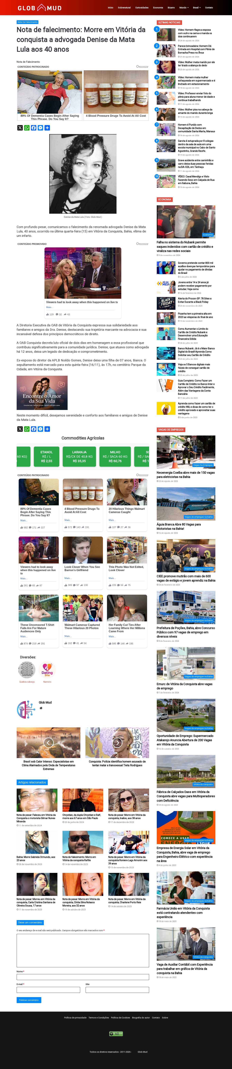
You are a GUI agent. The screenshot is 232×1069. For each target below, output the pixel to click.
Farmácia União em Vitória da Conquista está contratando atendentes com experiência (183, 913)
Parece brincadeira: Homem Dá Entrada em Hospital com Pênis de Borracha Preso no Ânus (196, 49)
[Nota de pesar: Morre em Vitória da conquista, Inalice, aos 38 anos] (128, 800)
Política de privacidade (75, 1017)
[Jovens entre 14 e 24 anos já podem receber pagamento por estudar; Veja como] (166, 287)
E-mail (20, 984)
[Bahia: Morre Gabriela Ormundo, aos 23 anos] (37, 842)
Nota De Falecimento (27, 22)
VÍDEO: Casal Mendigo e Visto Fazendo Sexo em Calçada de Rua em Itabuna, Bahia (196, 180)
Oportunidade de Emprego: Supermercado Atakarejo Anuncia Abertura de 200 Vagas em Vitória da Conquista (185, 740)
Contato (209, 7)
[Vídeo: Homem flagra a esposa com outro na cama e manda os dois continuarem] (166, 34)
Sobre (165, 1017)
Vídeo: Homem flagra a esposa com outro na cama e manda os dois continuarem (195, 33)
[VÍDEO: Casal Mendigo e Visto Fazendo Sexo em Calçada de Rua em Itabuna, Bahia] (166, 181)
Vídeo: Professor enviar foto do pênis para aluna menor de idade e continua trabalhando (196, 96)
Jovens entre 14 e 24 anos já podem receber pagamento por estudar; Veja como (195, 285)
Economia (158, 7)
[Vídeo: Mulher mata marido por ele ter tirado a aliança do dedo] (166, 67)
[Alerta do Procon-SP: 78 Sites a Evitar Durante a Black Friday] (166, 303)
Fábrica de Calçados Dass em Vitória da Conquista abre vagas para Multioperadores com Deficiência (186, 796)
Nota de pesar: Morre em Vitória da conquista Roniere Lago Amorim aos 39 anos (127, 860)
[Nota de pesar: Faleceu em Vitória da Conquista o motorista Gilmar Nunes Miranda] (37, 800)
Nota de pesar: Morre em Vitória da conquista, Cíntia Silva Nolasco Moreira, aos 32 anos (81, 902)
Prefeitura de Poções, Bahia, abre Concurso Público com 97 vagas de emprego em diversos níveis (186, 632)
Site (87, 984)
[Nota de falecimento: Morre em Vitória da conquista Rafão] (83, 842)
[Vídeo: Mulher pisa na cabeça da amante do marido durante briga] (166, 114)
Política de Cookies (120, 1017)
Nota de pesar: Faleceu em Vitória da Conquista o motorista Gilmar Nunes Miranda (36, 818)
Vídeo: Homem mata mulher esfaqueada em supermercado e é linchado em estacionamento (196, 80)
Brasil (196, 7)
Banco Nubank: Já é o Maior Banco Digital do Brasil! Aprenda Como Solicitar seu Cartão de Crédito (196, 351)
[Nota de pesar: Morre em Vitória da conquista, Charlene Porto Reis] (128, 884)
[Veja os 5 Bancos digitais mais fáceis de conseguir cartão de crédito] (166, 369)
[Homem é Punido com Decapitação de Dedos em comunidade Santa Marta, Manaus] (166, 129)
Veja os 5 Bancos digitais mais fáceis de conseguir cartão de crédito (194, 367)
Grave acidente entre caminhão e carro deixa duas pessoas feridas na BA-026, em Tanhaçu (195, 163)
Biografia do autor (141, 1017)
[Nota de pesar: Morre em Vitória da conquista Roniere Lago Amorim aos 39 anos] (128, 842)
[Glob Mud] (39, 7)
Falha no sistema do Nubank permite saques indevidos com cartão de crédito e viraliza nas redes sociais (185, 246)
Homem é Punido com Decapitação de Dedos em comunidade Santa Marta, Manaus (196, 128)
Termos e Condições (99, 1017)
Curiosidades (141, 7)
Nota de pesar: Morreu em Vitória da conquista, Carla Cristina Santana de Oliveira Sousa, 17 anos (36, 902)
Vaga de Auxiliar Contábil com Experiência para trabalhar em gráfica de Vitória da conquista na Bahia (185, 969)
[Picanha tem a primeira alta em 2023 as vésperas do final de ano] (166, 318)
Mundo (183, 7)
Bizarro (171, 7)
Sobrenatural (124, 7)
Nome (20, 971)
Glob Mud (45, 702)
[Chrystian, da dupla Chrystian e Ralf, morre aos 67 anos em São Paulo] (83, 800)
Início (110, 7)
